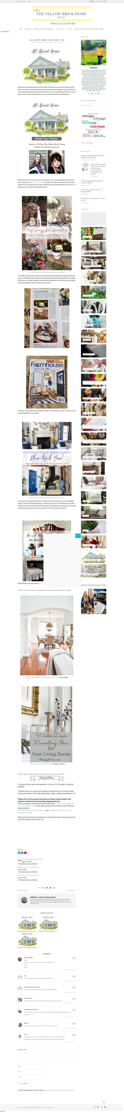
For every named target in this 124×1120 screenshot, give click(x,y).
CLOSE (78, 535)
